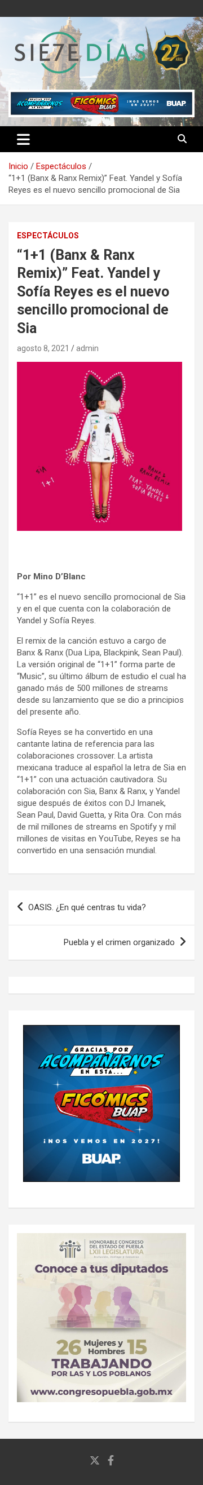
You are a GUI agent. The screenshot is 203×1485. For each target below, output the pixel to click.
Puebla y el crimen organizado (119, 942)
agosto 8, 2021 (43, 348)
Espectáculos (48, 235)
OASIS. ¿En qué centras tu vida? (87, 907)
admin (87, 348)
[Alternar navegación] (23, 139)
